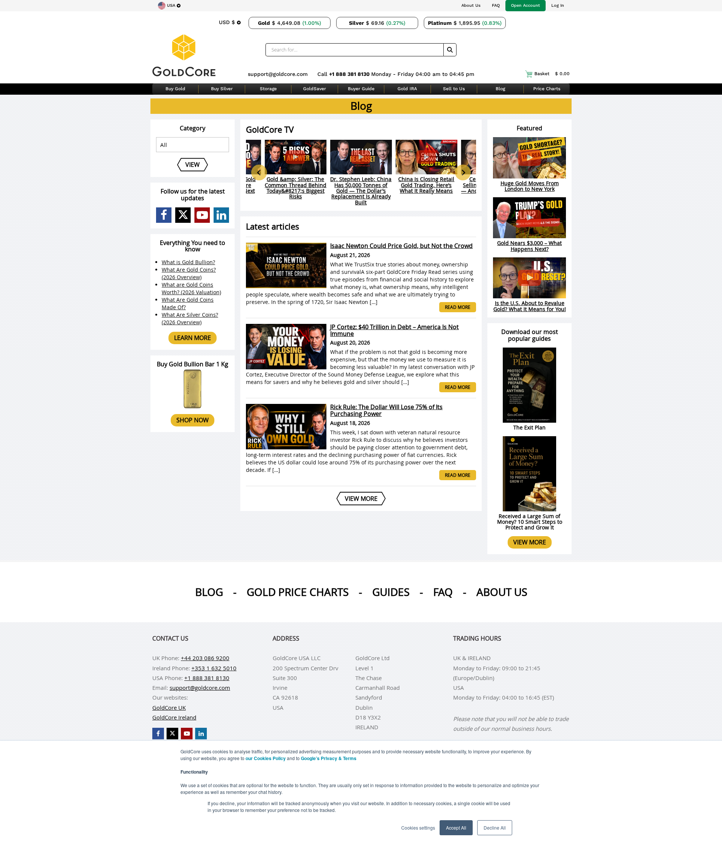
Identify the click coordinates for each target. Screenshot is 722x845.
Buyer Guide (361, 88)
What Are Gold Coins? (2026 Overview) (189, 273)
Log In (557, 5)
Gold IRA (407, 88)
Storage (268, 88)
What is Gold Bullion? (188, 262)
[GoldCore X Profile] (183, 215)
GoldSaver (314, 88)
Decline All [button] (495, 827)
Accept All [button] (456, 827)
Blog (500, 88)
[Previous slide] (259, 172)
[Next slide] (463, 172)
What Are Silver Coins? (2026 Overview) (190, 318)
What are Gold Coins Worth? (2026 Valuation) (191, 288)
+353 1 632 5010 (214, 668)
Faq (443, 592)
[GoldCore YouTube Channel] (202, 215)
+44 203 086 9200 (205, 658)
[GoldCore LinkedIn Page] (221, 215)
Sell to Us (454, 88)
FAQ (496, 5)
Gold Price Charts (298, 592)
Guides (391, 592)
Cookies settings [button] (418, 827)
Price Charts (546, 88)
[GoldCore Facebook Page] (163, 215)
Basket (552, 73)
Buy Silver (222, 88)
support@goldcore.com (278, 74)
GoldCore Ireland (174, 717)
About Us (471, 5)
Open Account (525, 5)
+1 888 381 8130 (350, 74)
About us (501, 592)
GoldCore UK (169, 707)
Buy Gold (175, 88)
